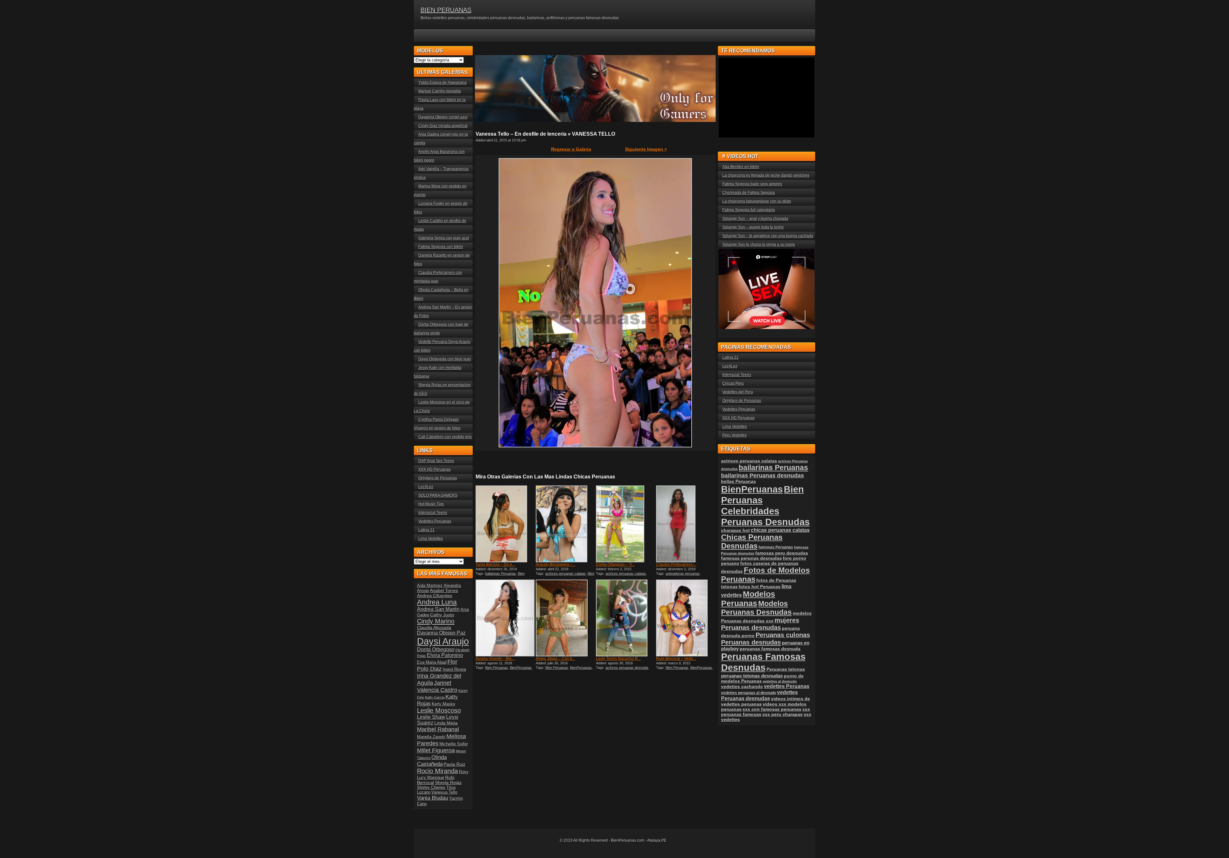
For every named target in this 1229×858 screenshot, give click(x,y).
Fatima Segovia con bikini (440, 247)
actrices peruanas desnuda (627, 668)
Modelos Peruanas (748, 598)
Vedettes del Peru (737, 392)
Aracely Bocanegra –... (555, 564)
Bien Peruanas (496, 668)
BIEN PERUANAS (446, 9)
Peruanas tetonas (786, 669)
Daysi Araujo (443, 641)
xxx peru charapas (782, 714)
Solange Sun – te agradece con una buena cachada (767, 236)
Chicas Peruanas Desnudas (752, 541)
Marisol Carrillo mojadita (439, 91)
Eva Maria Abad (431, 662)
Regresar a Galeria (571, 149)
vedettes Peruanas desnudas (759, 695)
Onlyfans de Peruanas (437, 478)
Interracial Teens (432, 512)
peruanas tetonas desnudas (752, 675)
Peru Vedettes (734, 435)
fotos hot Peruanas (760, 586)
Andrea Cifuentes (434, 595)
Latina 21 (426, 530)
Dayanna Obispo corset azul (443, 117)
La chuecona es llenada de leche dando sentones (765, 175)
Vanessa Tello (444, 792)
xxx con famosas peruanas (772, 709)
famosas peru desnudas (781, 553)
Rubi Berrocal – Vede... (676, 658)
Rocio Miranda (437, 770)
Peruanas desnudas (751, 642)
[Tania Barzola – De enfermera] (505, 523)
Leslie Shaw (431, 717)
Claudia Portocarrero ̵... (676, 564)
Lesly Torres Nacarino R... (618, 658)
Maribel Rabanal (438, 729)
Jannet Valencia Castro (437, 686)
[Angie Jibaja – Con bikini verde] (565, 618)
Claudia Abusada (434, 627)
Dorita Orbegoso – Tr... (615, 564)
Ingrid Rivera (454, 669)
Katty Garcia (435, 697)
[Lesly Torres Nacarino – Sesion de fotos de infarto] (625, 618)
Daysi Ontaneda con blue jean (444, 359)
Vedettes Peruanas (434, 521)
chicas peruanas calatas (780, 530)
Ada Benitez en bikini (740, 166)
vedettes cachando (742, 686)
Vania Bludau (432, 798)
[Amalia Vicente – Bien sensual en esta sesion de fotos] (505, 618)
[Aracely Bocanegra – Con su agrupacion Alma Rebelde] (565, 523)
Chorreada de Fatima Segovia (748, 192)
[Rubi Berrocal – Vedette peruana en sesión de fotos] (685, 618)
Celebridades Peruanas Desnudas (765, 516)
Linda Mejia (446, 723)
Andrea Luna (437, 602)
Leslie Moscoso (439, 710)
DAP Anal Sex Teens (436, 461)
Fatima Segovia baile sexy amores (752, 184)
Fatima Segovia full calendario (748, 210)
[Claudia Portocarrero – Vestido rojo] (685, 523)
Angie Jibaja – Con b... (555, 658)
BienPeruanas (521, 668)
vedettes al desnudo (780, 681)
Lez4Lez (425, 487)
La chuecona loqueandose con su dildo (756, 201)
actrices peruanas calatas (565, 573)
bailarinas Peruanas (500, 573)
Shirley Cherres (431, 787)
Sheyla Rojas (448, 782)
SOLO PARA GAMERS (437, 495)
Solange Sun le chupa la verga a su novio (758, 244)
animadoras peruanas (683, 573)
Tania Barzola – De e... (495, 564)
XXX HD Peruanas (434, 469)
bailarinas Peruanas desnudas (762, 475)
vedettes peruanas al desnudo (748, 693)
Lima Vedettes (430, 538)
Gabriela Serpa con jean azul (443, 238)
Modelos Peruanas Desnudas (756, 607)
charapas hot (735, 530)
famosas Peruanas (776, 547)
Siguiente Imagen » (646, 149)
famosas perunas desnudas (751, 558)
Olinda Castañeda (432, 760)
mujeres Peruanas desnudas (760, 624)
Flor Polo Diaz (437, 665)
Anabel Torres (444, 590)
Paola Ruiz (454, 764)
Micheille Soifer (453, 744)
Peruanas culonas (783, 634)
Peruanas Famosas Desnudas (763, 662)
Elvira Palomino (445, 655)
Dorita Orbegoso (435, 649)
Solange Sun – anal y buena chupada (755, 218)
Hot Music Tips (431, 504)
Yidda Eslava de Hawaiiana (442, 82)
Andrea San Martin (438, 609)
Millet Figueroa (436, 750)
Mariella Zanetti (431, 736)
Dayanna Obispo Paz (441, 633)
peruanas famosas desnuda (770, 648)
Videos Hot (743, 156)
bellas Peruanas (738, 481)
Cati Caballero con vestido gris (445, 437)
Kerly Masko (443, 704)
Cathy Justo (442, 614)
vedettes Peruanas (786, 686)
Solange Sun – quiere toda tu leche (753, 227)
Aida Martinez (430, 585)
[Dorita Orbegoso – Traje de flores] (625, 523)
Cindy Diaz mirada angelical (443, 126)
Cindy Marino (435, 621)
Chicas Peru (733, 383)
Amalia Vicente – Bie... (495, 658)
